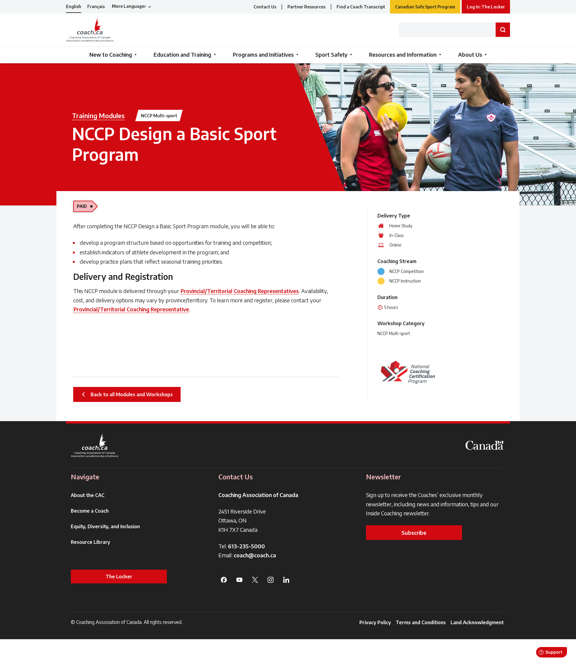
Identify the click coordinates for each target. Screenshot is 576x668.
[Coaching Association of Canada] (95, 445)
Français (96, 6)
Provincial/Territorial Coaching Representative (131, 309)
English (73, 6)
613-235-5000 (246, 546)
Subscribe (413, 532)
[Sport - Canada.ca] (484, 445)
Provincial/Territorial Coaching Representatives (240, 290)
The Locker (119, 577)
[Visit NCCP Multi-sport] (407, 372)
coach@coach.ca (255, 555)
